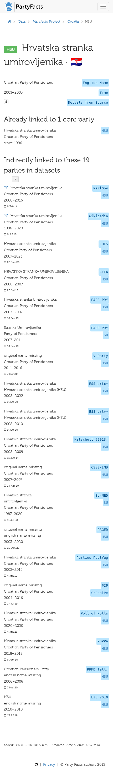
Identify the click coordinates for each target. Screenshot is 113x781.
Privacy (49, 764)
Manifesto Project (46, 21)
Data (21, 21)
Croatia (73, 21)
